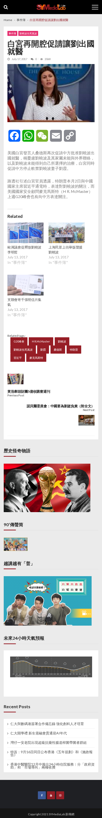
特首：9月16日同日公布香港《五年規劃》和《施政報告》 (51, 753)
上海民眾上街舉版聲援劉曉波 (65, 249)
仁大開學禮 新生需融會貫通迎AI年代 (38, 733)
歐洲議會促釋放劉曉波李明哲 (24, 249)
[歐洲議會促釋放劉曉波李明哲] (25, 233)
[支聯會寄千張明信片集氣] (25, 285)
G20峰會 (19, 341)
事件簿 (12, 33)
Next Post (89, 410)
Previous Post (15, 395)
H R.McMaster (41, 341)
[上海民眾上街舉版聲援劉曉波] (67, 233)
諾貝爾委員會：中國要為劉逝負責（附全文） (61, 406)
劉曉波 (62, 341)
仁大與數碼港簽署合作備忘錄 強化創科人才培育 (47, 723)
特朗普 (74, 349)
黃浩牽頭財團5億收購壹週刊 (28, 391)
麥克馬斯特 (36, 357)
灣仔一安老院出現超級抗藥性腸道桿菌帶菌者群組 (48, 742)
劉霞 (43, 349)
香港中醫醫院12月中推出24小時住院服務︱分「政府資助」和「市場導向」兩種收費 (52, 766)
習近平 (18, 357)
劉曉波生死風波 (28, 33)
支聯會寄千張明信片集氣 (24, 302)
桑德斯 (58, 349)
